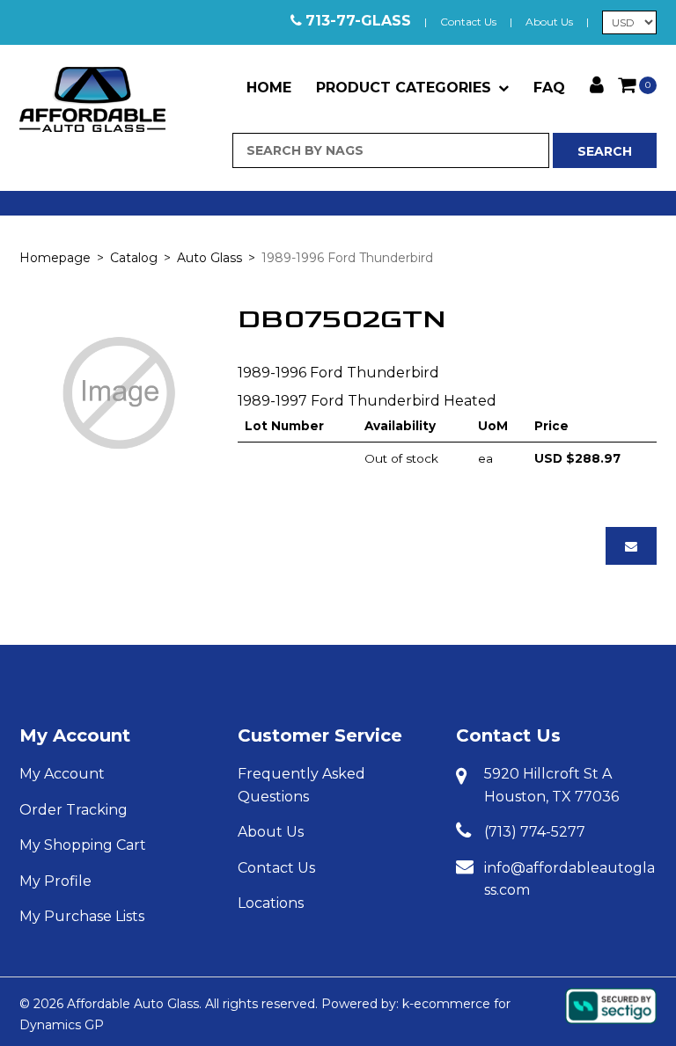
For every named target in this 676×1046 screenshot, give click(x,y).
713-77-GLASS (358, 20)
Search (604, 151)
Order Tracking (73, 809)
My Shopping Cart (82, 845)
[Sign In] (597, 83)
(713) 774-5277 (534, 831)
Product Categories (403, 87)
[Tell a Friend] (631, 546)
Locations (271, 903)
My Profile (55, 881)
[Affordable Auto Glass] (92, 99)
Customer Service (320, 735)
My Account (74, 735)
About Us (549, 21)
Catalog (134, 258)
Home (268, 87)
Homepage (55, 258)
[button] (637, 84)
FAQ (549, 87)
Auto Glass (209, 258)
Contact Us (468, 21)
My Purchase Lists (81, 916)
